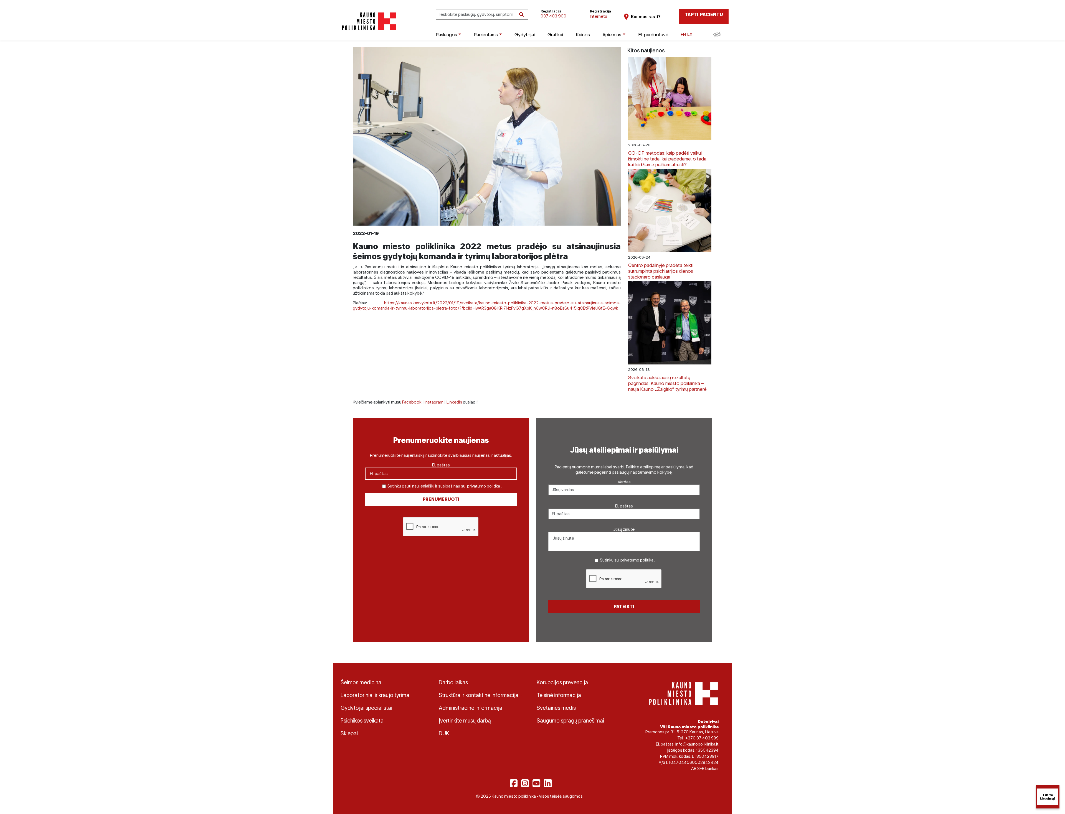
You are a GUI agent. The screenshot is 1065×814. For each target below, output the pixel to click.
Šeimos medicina (361, 682)
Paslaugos (446, 34)
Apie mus (611, 34)
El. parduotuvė (653, 34)
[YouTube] (536, 783)
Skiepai (349, 733)
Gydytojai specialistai (366, 708)
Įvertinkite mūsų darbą (465, 720)
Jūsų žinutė (624, 529)
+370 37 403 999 (702, 738)
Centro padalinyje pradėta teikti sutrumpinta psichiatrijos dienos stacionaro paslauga (660, 271)
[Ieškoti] (521, 14)
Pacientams (486, 34)
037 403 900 (553, 16)
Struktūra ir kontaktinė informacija (478, 695)
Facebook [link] (412, 402)
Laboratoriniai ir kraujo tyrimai (375, 695)
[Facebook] (514, 783)
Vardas (624, 481)
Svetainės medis (556, 708)
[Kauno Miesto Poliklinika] (368, 21)
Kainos (583, 34)
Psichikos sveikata (362, 720)
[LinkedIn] (548, 783)
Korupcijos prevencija (562, 682)
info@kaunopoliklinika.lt (697, 744)
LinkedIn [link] (454, 402)
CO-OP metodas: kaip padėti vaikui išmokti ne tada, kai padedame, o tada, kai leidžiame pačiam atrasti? (668, 158)
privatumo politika (483, 486)
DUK (444, 733)
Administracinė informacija (470, 708)
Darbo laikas (453, 682)
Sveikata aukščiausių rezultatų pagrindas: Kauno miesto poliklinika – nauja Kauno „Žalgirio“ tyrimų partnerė (667, 383)
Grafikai (555, 34)
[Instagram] (525, 783)
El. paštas (441, 465)
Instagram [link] (434, 402)
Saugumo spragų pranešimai (570, 720)
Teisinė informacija (559, 695)
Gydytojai (524, 34)
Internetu (598, 16)
